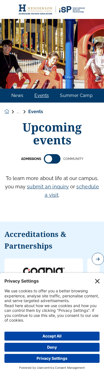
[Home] (52, 9)
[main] (52, 193)
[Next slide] (98, 259)
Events (41, 95)
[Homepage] (10, 111)
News (17, 95)
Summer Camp (76, 95)
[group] (43, 272)
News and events (22, 112)
